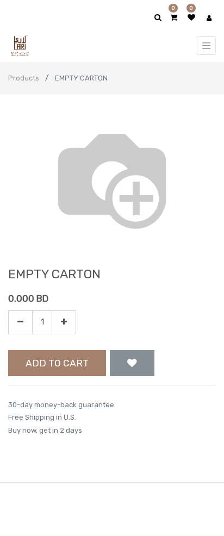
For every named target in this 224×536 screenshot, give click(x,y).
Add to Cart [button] (57, 363)
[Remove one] (20, 322)
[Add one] (64, 322)
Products (23, 78)
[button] (132, 363)
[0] (174, 17)
